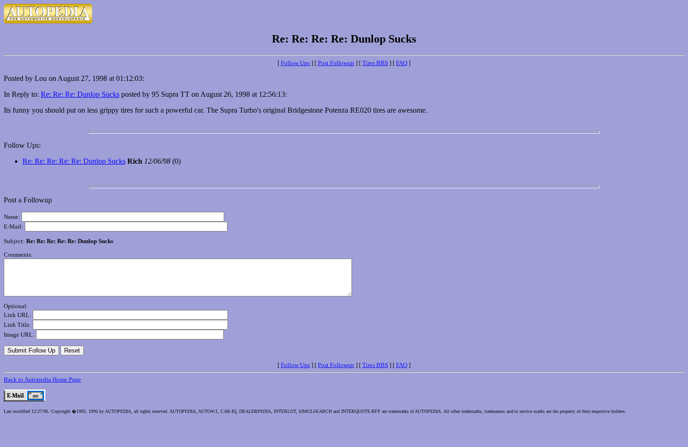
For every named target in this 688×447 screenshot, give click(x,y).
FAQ (401, 62)
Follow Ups (295, 62)
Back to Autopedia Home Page (42, 379)
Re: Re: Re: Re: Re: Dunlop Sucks (73, 161)
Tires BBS (375, 62)
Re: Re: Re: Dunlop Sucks (80, 94)
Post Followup (336, 62)
